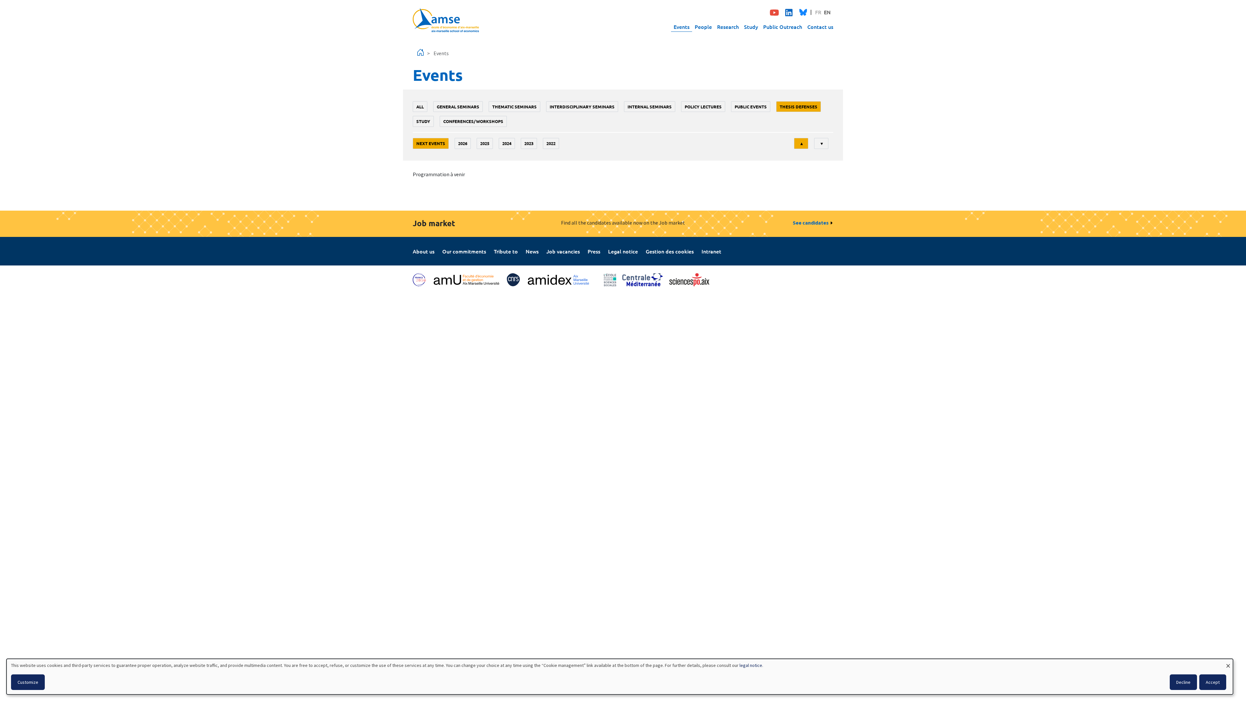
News (532, 251)
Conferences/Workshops (473, 121)
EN (827, 12)
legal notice (750, 665)
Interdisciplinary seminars (582, 106)
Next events (430, 143)
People (703, 26)
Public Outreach (782, 26)
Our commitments (464, 251)
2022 (551, 143)
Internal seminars (650, 106)
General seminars (458, 106)
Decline (1183, 682)
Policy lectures (703, 106)
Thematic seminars (514, 106)
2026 (462, 143)
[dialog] (619, 677)
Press (594, 251)
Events (682, 26)
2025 (484, 143)
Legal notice (623, 251)
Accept (1213, 682)
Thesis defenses (798, 106)
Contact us (820, 26)
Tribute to (506, 251)
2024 (506, 143)
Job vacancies (563, 251)
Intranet (711, 251)
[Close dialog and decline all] (1228, 663)
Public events (751, 106)
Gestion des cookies (670, 251)
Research (728, 26)
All (420, 106)
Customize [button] (28, 682)
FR (818, 12)
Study (751, 26)
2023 (528, 143)
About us (423, 251)
